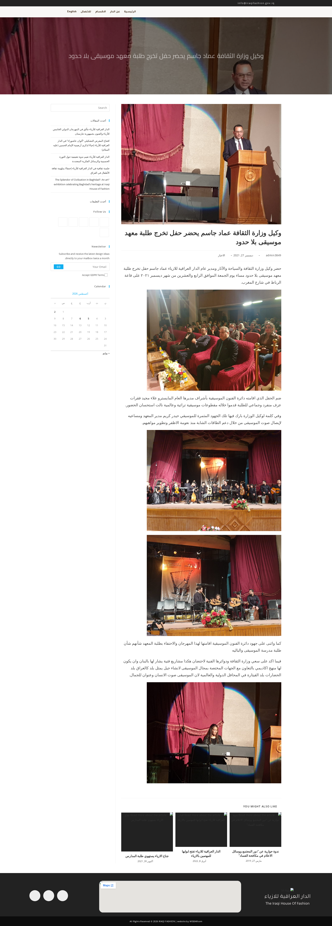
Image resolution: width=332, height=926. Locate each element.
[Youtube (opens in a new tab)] (66, 3)
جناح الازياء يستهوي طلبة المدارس (147, 856)
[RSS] (104, 232)
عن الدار (115, 11)
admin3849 (273, 255)
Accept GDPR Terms (93, 275)
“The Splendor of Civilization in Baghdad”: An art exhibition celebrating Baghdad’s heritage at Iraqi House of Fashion (82, 184)
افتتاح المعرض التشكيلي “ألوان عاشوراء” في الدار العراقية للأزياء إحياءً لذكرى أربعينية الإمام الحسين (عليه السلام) (81, 145)
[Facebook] (94, 222)
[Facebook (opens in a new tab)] (57, 3)
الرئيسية (130, 11)
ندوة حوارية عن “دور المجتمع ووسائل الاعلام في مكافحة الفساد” (255, 853)
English (71, 11)
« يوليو (106, 353)
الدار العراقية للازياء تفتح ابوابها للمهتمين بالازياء (201, 853)
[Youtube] (34, 895)
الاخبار (221, 255)
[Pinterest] (73, 222)
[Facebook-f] (62, 895)
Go (59, 266)
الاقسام (100, 11)
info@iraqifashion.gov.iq (259, 3)
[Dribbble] (62, 222)
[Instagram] (83, 222)
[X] (104, 222)
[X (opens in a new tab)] (53, 3)
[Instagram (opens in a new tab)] (62, 3)
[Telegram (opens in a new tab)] (70, 3)
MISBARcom (196, 921)
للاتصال (86, 11)
